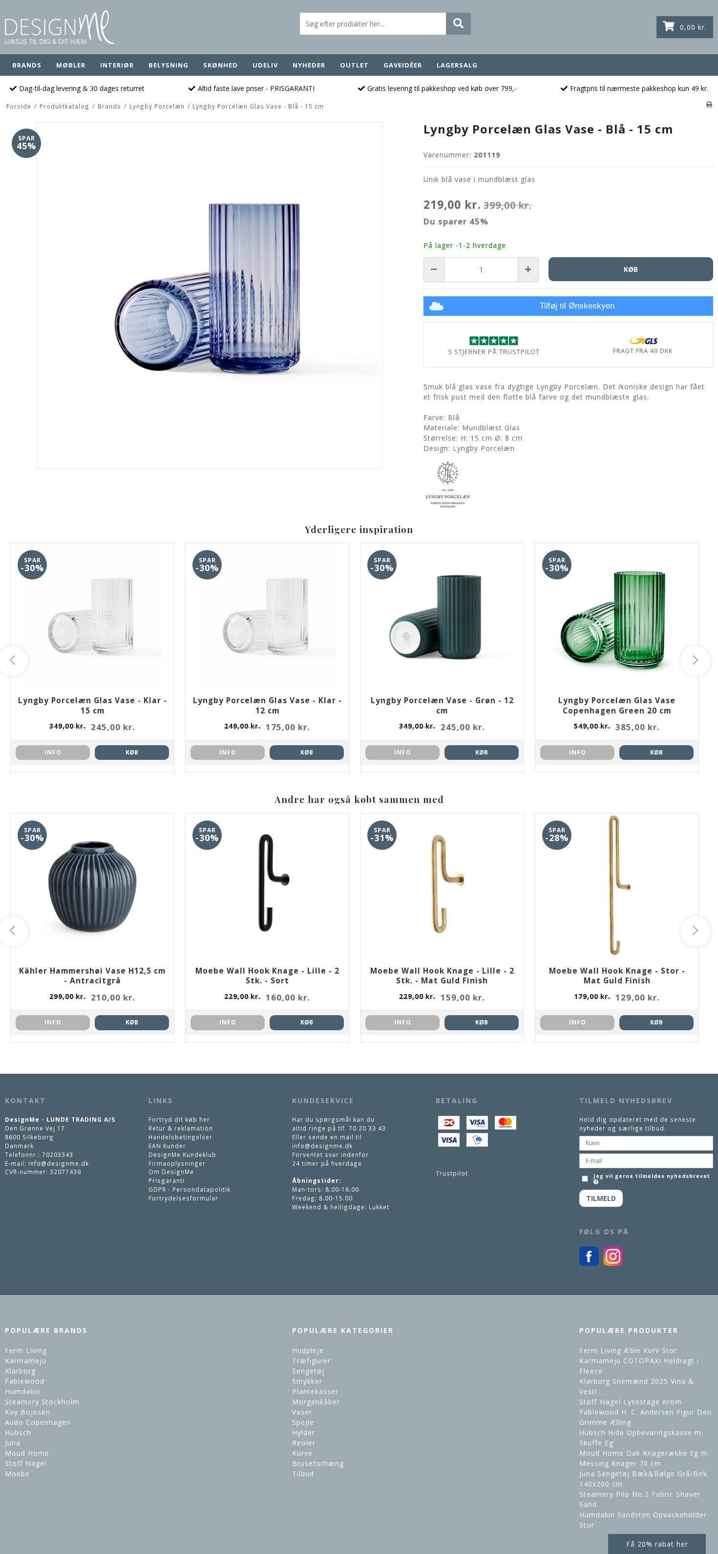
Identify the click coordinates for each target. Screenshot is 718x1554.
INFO (53, 752)
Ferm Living (26, 1350)
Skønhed (220, 65)
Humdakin (23, 1391)
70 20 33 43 (367, 1128)
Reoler (304, 1442)
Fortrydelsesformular (183, 1198)
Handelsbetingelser (180, 1137)
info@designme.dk (58, 1163)
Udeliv (265, 65)
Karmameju (25, 1360)
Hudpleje (308, 1350)
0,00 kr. (693, 27)
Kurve (302, 1453)
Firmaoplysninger (177, 1163)
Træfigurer (311, 1360)
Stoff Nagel (25, 1463)
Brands (27, 65)
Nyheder (309, 65)
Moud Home (27, 1453)
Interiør (117, 65)
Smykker (307, 1381)
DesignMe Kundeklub (182, 1154)
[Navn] (646, 1142)
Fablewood (24, 1381)
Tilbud (303, 1473)
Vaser (302, 1412)
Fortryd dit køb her (179, 1119)
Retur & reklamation (180, 1128)
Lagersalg (457, 65)
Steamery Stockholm (42, 1401)
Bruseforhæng (318, 1463)
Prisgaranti (166, 1180)
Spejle (303, 1422)
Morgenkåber (316, 1401)
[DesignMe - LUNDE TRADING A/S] (59, 27)
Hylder (303, 1432)
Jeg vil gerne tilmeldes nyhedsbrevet (651, 1175)
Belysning (168, 65)
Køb (132, 752)
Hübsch (18, 1432)
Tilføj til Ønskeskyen (577, 306)
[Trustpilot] (493, 340)
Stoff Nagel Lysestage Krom (630, 1401)
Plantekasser (315, 1391)
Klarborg (20, 1371)
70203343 (57, 1154)
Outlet (354, 65)
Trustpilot (452, 1173)
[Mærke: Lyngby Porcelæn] (447, 484)
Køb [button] (631, 269)
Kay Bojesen (27, 1412)
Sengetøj (308, 1371)
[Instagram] (613, 1263)
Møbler (70, 65)
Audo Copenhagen (38, 1422)
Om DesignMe (171, 1172)
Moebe (17, 1473)
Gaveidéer (402, 65)
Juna (13, 1442)
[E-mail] (646, 1160)
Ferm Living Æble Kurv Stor (628, 1350)
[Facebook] (589, 1263)
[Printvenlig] (709, 104)
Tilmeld (601, 1198)
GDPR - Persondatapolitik (189, 1189)
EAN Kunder (167, 1146)
